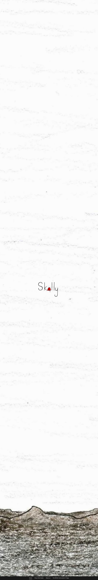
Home (30, 578)
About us (48, 578)
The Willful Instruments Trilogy (61, 578)
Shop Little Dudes (39, 578)
